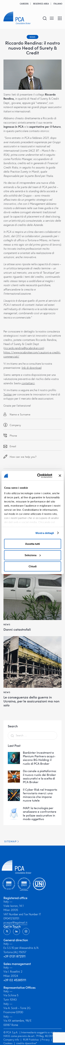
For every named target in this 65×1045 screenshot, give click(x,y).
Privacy (46, 1039)
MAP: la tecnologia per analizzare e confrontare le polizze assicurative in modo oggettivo (39, 813)
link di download (32, 367)
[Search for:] (32, 735)
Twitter (7, 394)
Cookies (7, 1043)
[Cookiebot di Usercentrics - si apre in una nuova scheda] (38, 475)
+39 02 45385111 (14, 980)
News (32, 36)
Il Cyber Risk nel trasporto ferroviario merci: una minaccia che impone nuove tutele (40, 795)
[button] (52, 18)
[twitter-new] (6, 931)
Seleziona (30, 555)
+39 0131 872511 (14, 956)
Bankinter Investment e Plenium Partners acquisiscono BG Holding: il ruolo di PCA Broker (39, 758)
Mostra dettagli (45, 532)
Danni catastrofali (17, 629)
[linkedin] (16, 931)
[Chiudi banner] (60, 475)
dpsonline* (31, 1043)
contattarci (28, 383)
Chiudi (33, 566)
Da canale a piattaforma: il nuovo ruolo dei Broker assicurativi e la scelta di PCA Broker (39, 776)
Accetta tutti (32, 543)
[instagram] (26, 931)
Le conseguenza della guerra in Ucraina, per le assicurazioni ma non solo (31, 701)
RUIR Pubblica (31, 1039)
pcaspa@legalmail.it (15, 922)
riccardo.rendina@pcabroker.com (23, 348)
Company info (11, 1039)
